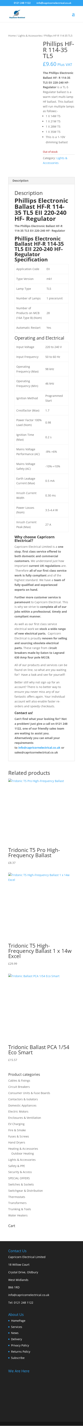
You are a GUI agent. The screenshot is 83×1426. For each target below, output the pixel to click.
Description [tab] (20, 180)
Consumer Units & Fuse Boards (29, 1093)
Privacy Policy (20, 1345)
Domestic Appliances (22, 1105)
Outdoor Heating (22, 1153)
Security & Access (20, 1172)
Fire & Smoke (17, 1130)
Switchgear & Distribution (25, 1191)
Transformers (17, 1203)
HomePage (18, 1321)
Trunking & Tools (19, 1209)
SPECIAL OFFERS (19, 1178)
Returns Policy (20, 1351)
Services (16, 1327)
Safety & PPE (16, 1166)
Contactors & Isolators (23, 1099)
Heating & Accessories (23, 1149)
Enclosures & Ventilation (24, 1118)
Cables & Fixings (19, 1080)
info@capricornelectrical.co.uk (28, 1295)
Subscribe (18, 1358)
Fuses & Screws (18, 1136)
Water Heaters (18, 1215)
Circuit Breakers (19, 1087)
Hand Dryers (16, 1142)
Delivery (16, 1339)
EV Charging (16, 1124)
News (15, 1333)
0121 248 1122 (23, 1302)
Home (12, 35)
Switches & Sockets (21, 1184)
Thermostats (16, 1197)
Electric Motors (18, 1111)
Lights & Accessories (30, 35)
